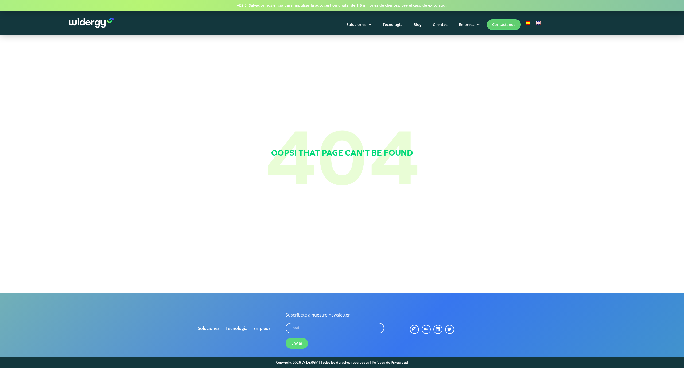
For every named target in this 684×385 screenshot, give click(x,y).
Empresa (467, 24)
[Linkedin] (437, 329)
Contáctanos (503, 24)
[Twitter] (449, 329)
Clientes (440, 24)
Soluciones (356, 24)
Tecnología (392, 24)
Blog (418, 24)
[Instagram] (414, 329)
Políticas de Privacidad (390, 362)
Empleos (262, 328)
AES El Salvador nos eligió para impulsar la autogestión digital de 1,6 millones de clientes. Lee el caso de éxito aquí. (342, 5)
